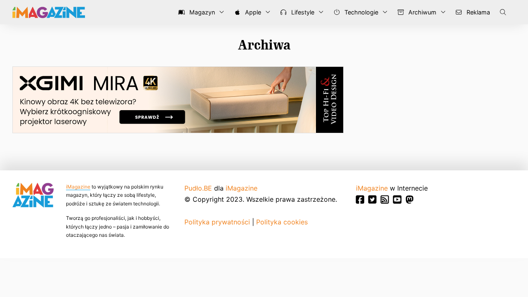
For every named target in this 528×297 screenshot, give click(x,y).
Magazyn (201, 12)
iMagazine (78, 187)
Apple (252, 12)
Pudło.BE (198, 188)
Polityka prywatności (217, 222)
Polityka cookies (282, 222)
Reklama (477, 12)
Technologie (360, 12)
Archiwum (421, 12)
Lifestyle (302, 12)
